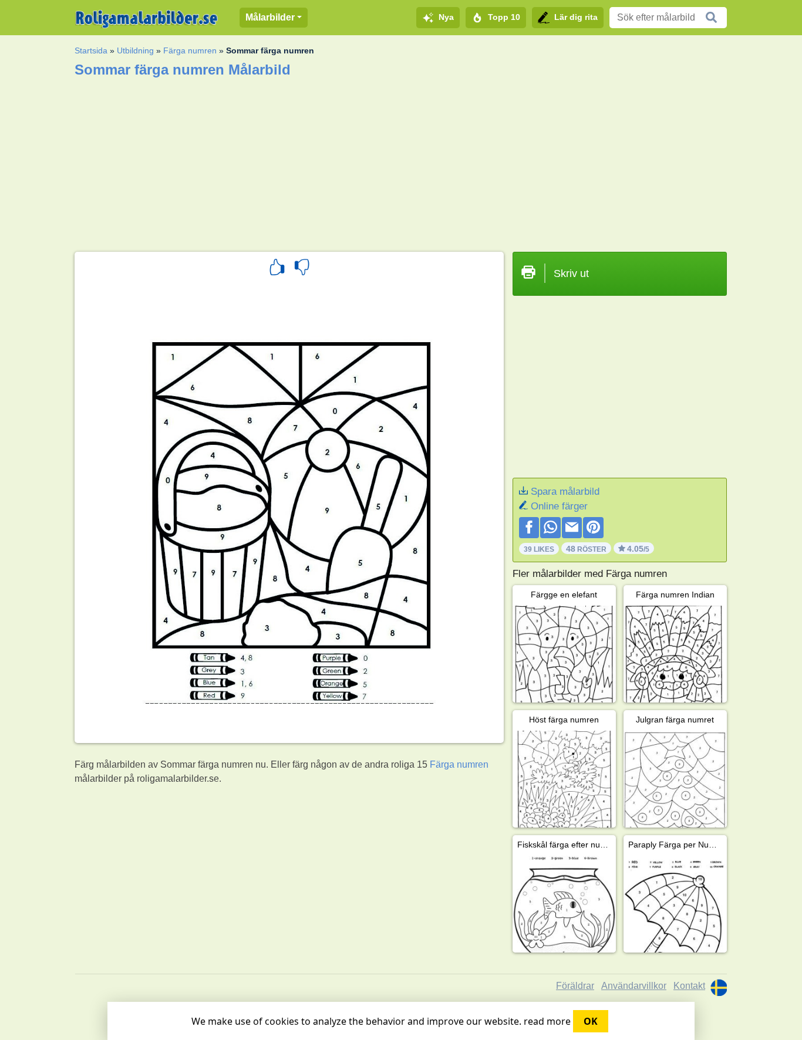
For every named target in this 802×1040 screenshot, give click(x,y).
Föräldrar (575, 986)
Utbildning (135, 50)
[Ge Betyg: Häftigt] (277, 269)
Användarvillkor (633, 986)
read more (547, 1021)
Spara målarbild (565, 491)
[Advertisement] (401, 161)
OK (591, 1021)
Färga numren (190, 50)
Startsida (91, 50)
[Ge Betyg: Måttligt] (301, 269)
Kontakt (689, 986)
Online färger (559, 506)
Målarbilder (270, 17)
